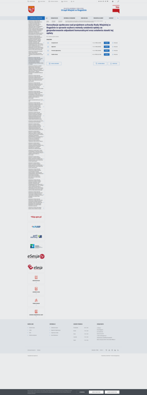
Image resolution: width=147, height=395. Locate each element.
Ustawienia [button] (82, 392)
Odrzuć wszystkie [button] (96, 392)
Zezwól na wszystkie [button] (112, 392)
